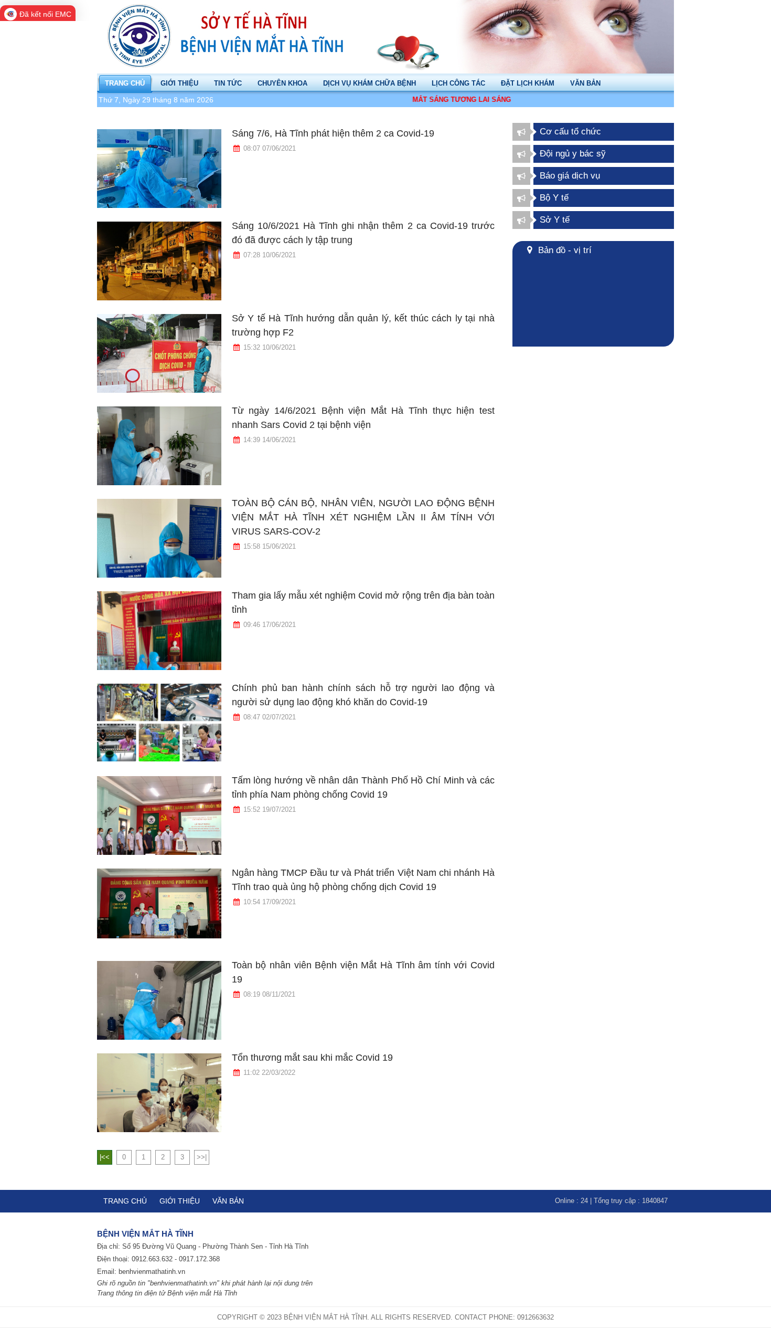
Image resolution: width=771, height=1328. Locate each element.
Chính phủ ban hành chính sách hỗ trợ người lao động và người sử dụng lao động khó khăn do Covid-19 (363, 695)
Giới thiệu (179, 1201)
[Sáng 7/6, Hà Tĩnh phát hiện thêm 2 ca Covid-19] (159, 168)
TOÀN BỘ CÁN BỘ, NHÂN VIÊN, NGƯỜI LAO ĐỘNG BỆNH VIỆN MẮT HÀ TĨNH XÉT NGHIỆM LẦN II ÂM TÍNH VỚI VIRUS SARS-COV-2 (363, 517)
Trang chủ (125, 1201)
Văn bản (228, 1201)
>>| (202, 1157)
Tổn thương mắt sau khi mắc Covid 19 (312, 1057)
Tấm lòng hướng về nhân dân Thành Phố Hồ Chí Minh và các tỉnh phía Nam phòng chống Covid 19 (363, 787)
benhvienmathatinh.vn (152, 1271)
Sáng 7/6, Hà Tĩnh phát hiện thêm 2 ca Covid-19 (333, 133)
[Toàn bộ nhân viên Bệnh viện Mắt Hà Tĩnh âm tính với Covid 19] (159, 1000)
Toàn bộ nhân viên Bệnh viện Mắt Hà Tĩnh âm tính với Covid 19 (363, 972)
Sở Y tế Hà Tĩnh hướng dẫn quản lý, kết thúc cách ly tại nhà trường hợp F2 (363, 325)
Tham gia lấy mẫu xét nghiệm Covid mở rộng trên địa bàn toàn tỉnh (363, 602)
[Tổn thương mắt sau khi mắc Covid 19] (159, 1092)
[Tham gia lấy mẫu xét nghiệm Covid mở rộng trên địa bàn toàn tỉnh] (159, 630)
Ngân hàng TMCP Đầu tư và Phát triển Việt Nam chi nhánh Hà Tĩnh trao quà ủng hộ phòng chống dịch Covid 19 (363, 879)
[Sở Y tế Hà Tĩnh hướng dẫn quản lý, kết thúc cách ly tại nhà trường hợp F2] (159, 353)
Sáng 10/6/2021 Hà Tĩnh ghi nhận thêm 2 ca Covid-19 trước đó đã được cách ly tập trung (363, 233)
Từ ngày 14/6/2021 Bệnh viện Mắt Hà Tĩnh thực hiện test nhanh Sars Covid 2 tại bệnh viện (363, 417)
